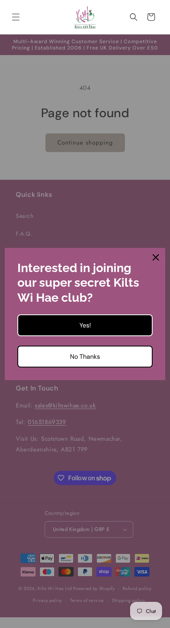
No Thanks (85, 356)
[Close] (155, 257)
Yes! (85, 325)
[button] (16, 17)
